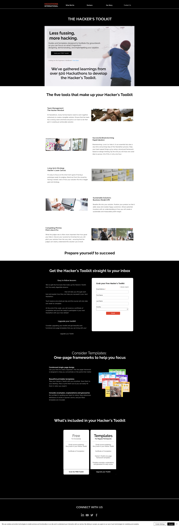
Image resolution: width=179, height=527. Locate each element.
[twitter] (92, 515)
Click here (76, 60)
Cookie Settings (160, 524)
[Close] (177, 524)
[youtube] (87, 515)
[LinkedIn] (82, 515)
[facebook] (96, 515)
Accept (171, 524)
